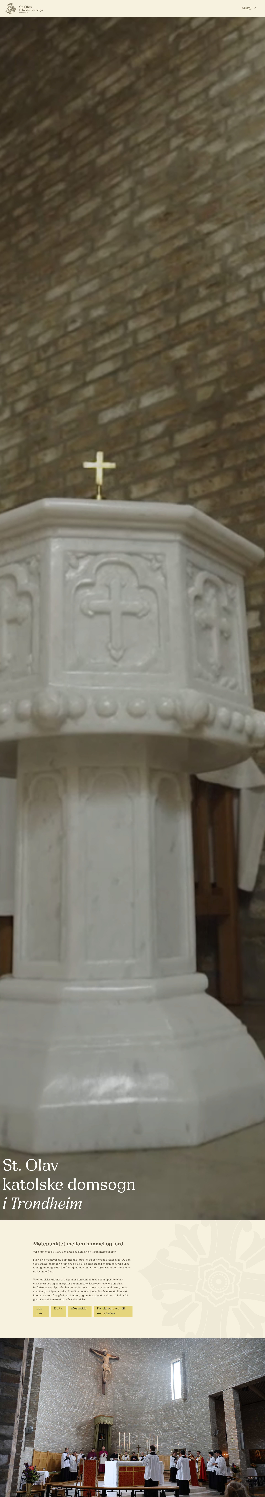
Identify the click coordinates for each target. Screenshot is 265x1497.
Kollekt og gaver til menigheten (111, 1311)
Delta (58, 1308)
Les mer (40, 1311)
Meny (246, 8)
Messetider (79, 1308)
